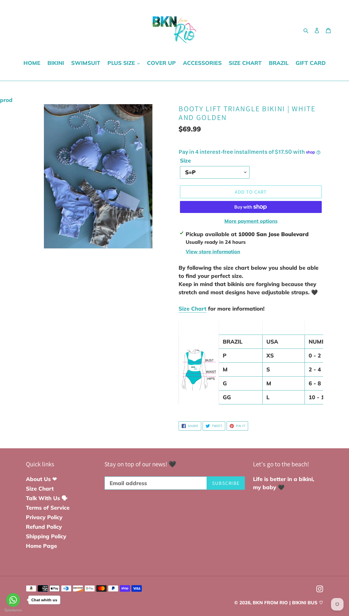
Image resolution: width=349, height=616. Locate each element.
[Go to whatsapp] (13, 600)
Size (185, 160)
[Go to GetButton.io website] (13, 610)
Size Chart (192, 308)
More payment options (251, 221)
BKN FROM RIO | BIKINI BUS (285, 602)
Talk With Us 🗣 (47, 498)
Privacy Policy (44, 517)
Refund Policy (44, 526)
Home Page (41, 545)
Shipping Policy (46, 536)
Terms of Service (48, 507)
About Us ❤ (41, 479)
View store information (213, 251)
